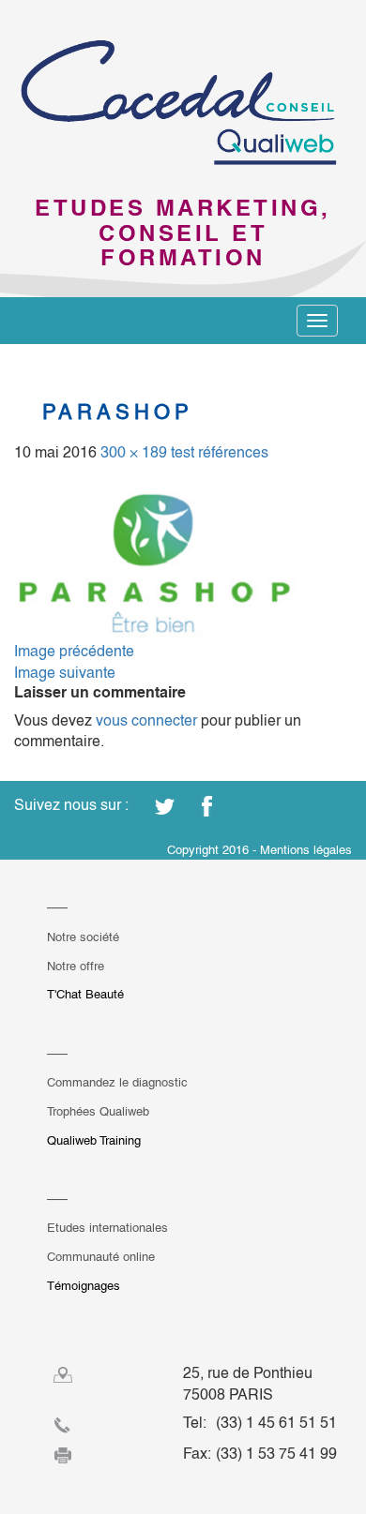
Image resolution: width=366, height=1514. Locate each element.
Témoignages (83, 1286)
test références (219, 452)
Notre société (83, 937)
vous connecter (146, 720)
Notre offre (75, 966)
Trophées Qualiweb (98, 1111)
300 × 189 (133, 452)
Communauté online (101, 1257)
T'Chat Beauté (85, 994)
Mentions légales (306, 850)
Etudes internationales (107, 1228)
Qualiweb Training (94, 1140)
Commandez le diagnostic (117, 1082)
